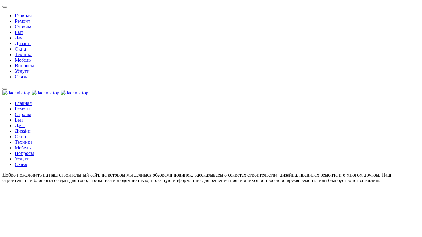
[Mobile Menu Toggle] (4, 7)
